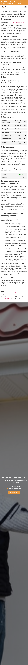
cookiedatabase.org (6, 298)
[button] (25, 7)
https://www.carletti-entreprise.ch (17, 22)
